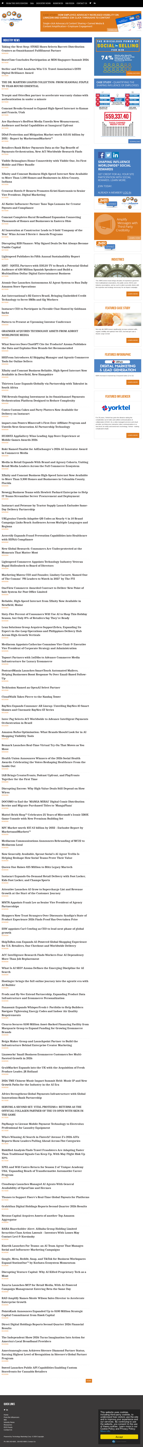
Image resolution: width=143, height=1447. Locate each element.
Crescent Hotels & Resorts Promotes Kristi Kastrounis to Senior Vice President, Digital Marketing (43, 192)
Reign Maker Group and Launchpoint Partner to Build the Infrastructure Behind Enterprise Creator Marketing (40, 1043)
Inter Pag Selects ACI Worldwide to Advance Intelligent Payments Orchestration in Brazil (45, 721)
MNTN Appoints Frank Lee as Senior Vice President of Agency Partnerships (42, 904)
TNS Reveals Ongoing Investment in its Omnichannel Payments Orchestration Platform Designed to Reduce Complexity (43, 398)
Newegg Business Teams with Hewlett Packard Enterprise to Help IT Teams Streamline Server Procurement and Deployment (45, 494)
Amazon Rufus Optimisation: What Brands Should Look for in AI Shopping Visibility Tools (44, 734)
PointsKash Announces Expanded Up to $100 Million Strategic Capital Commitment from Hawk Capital (42, 1313)
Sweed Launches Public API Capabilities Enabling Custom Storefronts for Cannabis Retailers (39, 1369)
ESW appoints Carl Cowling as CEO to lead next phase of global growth (43, 930)
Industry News (43, 3)
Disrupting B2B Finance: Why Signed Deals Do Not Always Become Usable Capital (45, 245)
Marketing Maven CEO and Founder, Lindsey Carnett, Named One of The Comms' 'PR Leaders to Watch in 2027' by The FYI (45, 576)
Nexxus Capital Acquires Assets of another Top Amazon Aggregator (38, 1217)
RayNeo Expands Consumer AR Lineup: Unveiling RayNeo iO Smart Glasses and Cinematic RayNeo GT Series (45, 707)
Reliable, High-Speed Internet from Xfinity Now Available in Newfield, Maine (41, 603)
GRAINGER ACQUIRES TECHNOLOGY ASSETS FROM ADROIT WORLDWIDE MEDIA (40, 333)
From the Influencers (17, 3)
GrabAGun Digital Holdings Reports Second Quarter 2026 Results (44, 1206)
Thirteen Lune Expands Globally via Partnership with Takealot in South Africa (44, 385)
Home (6, 1415)
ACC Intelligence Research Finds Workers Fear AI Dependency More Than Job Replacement (43, 956)
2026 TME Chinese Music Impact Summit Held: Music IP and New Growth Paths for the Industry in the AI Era (44, 1082)
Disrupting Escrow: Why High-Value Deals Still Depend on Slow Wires (43, 790)
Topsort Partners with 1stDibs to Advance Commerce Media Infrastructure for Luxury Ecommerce (41, 659)
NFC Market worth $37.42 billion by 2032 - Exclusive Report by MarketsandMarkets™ (42, 829)
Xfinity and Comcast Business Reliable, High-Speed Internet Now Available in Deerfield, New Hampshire (44, 372)
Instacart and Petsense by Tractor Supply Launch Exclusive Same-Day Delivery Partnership (45, 507)
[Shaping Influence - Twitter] (92, 3)
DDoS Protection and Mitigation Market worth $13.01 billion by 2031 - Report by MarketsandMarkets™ (43, 136)
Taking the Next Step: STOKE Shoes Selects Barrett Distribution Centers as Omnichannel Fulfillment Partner (43, 48)
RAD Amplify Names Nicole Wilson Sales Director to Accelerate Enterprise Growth (43, 1300)
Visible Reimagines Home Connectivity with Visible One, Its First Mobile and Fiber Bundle (44, 162)
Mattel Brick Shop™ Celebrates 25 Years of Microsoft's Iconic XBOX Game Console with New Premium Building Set (45, 816)
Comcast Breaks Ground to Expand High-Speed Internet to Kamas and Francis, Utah (45, 110)
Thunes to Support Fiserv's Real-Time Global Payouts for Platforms (45, 1197)
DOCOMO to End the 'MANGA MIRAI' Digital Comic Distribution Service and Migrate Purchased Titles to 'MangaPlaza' (43, 803)
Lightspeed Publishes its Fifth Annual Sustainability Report (41, 256)
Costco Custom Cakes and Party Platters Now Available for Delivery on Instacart (40, 411)
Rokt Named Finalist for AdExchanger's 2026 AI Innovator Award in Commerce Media (44, 451)
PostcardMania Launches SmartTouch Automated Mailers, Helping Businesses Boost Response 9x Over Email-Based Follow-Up (44, 674)
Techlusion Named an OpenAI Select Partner (31, 687)
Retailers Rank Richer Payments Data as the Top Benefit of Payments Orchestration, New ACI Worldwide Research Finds (42, 149)
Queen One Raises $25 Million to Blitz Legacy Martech (37, 867)
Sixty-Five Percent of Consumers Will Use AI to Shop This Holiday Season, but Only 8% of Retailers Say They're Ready (44, 616)
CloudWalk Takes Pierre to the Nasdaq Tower (31, 696)
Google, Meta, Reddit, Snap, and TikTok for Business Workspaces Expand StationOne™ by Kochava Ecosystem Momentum (44, 1260)
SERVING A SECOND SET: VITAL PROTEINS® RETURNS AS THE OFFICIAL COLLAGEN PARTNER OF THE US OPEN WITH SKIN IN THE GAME (42, 1110)
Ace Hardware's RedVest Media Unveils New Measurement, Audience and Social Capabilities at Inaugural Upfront (40, 123)
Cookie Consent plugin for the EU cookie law (119, 1441)
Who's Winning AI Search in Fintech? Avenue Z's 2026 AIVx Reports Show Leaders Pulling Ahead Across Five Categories (41, 1139)
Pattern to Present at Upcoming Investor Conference (36, 322)
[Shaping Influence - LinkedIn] (96, 3)
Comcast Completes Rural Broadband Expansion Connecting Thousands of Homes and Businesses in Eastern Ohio (41, 219)
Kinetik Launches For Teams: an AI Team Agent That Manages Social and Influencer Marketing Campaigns (42, 1247)
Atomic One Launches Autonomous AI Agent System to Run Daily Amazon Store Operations (45, 284)
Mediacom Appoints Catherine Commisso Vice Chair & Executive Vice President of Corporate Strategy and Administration (44, 646)
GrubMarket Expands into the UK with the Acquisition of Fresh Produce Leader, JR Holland (43, 1069)
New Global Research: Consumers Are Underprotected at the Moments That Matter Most (42, 550)
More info (105, 1431)
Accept (119, 1437)
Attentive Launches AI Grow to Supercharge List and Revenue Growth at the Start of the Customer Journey (42, 891)
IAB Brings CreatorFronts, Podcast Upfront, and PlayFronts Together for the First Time (40, 777)
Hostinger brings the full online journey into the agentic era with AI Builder (45, 983)
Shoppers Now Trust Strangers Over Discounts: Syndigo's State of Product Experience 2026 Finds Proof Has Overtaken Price (44, 917)
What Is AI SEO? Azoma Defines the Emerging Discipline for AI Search (43, 970)
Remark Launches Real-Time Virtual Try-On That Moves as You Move (43, 747)
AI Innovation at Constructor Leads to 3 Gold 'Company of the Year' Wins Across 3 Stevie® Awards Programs (42, 232)
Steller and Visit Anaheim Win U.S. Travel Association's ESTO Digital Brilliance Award (41, 71)
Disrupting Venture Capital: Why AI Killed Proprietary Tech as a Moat (44, 1273)
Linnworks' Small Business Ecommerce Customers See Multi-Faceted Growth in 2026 (42, 1056)
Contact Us (82, 3)
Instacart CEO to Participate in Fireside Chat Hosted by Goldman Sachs (44, 310)
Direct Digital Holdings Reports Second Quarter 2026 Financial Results (43, 1326)
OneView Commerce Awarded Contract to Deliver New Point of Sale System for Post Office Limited (43, 589)
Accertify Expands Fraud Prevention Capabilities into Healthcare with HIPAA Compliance (44, 537)
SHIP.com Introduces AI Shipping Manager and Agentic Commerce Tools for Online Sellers (45, 359)
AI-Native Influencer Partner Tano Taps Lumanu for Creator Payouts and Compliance (41, 205)
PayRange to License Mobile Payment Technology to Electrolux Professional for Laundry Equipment (43, 1125)
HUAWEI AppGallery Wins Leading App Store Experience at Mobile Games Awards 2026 (41, 438)
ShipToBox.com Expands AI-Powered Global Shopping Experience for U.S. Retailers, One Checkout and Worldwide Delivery (44, 943)
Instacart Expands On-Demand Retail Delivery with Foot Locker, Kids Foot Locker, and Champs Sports (44, 878)
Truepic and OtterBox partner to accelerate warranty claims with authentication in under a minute (45, 97)
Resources (58, 3)
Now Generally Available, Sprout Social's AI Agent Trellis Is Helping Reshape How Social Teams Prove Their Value (40, 856)
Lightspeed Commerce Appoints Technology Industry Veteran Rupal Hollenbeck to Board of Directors (42, 563)
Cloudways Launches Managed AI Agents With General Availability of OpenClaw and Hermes (38, 1186)
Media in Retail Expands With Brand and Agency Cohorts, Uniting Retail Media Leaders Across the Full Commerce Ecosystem (45, 464)
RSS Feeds (69, 3)
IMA (32, 3)
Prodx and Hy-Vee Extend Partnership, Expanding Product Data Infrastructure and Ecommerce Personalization (43, 996)
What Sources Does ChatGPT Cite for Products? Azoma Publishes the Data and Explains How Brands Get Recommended (44, 346)
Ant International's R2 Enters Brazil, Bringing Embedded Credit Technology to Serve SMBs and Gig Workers (44, 297)
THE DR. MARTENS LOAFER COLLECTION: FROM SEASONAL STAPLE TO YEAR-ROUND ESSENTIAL (45, 84)
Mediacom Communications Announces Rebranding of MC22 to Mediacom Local (43, 842)
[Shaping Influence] (4, 3)
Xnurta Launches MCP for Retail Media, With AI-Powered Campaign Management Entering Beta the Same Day (39, 1287)
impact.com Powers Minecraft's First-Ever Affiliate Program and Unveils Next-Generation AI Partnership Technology (44, 424)
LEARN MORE (133, 294)
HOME (89, 1381)
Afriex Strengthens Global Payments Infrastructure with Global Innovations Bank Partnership (44, 1095)
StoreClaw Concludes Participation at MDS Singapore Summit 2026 (45, 59)
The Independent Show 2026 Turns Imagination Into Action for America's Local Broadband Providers (43, 1339)
